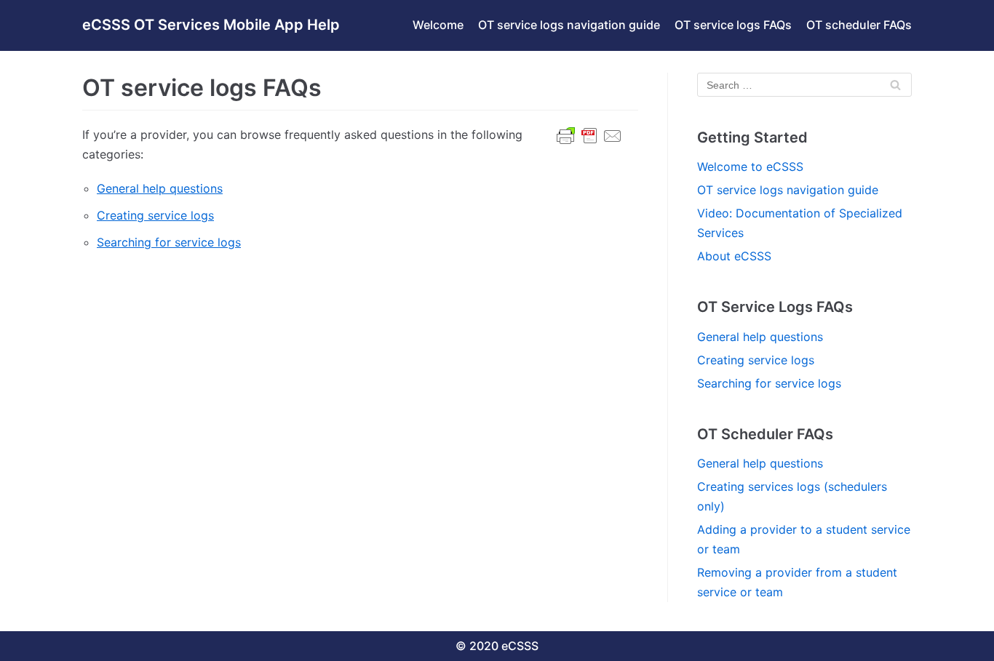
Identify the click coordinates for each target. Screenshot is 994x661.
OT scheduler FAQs (859, 24)
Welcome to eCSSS (750, 166)
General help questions (160, 188)
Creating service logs (155, 215)
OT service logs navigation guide (569, 24)
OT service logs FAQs (733, 24)
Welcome (438, 24)
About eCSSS (734, 256)
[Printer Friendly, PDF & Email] (589, 143)
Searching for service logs (169, 242)
